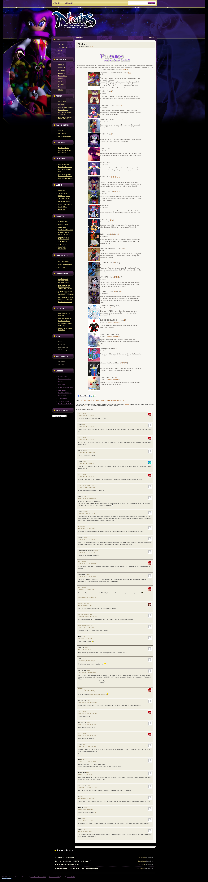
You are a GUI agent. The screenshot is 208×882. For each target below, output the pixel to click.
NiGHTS (103, 400)
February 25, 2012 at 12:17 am (87, 761)
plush (108, 400)
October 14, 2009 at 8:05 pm (86, 487)
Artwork (127, 404)
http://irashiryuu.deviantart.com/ (87, 597)
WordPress (34, 877)
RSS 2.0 (85, 405)
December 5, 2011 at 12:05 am (87, 746)
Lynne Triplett (71, 877)
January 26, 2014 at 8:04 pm (86, 798)
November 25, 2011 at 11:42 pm (87, 713)
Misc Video (79, 37)
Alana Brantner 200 (83, 625)
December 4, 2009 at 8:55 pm (86, 513)
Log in (60, 341)
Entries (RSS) (42, 877)
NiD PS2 (60, 382)
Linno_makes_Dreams (84, 485)
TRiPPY (91, 46)
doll (89, 400)
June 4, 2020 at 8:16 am (85, 831)
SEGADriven (62, 395)
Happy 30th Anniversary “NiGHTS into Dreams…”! (73, 861)
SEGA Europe (62, 390)
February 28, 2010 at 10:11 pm (87, 576)
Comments (63, 347)
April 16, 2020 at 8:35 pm (85, 809)
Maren (97, 400)
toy (123, 400)
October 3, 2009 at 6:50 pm (86, 426)
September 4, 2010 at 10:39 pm (87, 616)
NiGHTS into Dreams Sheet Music (67, 865)
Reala (119, 400)
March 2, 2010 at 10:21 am (86, 589)
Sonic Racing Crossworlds (64, 857)
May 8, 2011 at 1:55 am (85, 638)
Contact (68, 3)
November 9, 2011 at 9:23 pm (86, 661)
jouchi (80, 526)
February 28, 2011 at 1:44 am (86, 627)
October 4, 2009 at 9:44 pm (86, 463)
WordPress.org (62, 350)
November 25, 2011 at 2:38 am (87, 672)
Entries (61, 344)
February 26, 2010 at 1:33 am (86, 552)
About (56, 3)
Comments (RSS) (54, 877)
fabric (92, 400)
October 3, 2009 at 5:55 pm (86, 415)
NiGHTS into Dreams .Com (74, 19)
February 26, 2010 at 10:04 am (87, 563)
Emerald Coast (62, 376)
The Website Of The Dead (65, 404)
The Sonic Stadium (63, 401)
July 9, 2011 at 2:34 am (85, 650)
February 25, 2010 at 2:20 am (86, 539)
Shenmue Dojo (62, 398)
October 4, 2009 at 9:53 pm (86, 476)
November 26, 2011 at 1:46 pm (87, 735)
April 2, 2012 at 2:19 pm (85, 774)
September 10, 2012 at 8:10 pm (87, 787)
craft (81, 400)
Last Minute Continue (64, 379)
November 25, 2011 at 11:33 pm (87, 702)
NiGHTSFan (61, 384)
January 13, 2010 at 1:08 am (86, 528)
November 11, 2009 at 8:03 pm (87, 498)
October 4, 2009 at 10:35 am (86, 452)
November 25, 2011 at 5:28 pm (87, 691)
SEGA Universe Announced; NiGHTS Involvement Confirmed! (77, 868)
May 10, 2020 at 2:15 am (85, 820)
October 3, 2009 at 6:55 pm (86, 439)
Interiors (151, 37)
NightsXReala (82, 603)
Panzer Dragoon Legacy (65, 387)
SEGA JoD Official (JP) (65, 393)
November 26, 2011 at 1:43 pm (87, 724)
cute (85, 400)
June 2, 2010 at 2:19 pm (85, 605)
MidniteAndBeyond (83, 614)
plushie (113, 400)
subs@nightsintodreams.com (98, 694)
